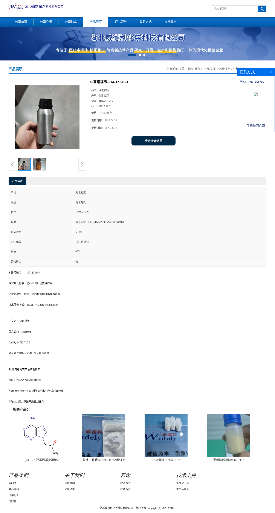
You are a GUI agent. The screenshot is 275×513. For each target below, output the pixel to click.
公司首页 (21, 21)
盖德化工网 (182, 483)
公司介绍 (46, 21)
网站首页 (194, 69)
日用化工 (14, 495)
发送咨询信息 (153, 140)
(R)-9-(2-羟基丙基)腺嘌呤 (41, 460)
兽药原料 (14, 489)
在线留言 (171, 21)
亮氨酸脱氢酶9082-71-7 (228, 460)
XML (171, 508)
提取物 (12, 501)
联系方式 (146, 21)
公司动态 (71, 21)
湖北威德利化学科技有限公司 (116, 508)
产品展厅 (96, 21)
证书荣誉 (121, 21)
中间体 (12, 483)
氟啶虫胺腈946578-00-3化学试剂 (103, 460)
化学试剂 (224, 69)
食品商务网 (182, 489)
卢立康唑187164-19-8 (166, 460)
